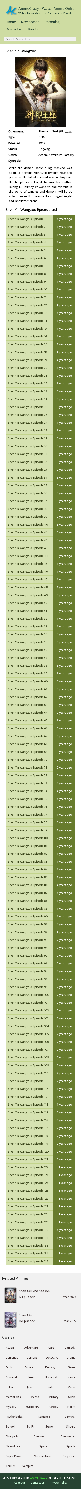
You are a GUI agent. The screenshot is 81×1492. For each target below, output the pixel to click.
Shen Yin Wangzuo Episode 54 (28, 634)
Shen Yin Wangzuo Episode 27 (27, 422)
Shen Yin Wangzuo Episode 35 (27, 485)
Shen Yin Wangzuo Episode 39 (27, 516)
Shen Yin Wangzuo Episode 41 (27, 532)
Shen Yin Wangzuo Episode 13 (27, 313)
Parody (53, 1406)
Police (71, 1406)
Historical (51, 1377)
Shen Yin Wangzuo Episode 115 (28, 1112)
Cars (51, 1347)
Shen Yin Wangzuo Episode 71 (27, 767)
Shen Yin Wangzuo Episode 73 (27, 783)
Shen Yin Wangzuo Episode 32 (27, 461)
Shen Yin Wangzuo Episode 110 (28, 1073)
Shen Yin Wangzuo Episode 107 (28, 1049)
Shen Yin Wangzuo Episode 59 (27, 673)
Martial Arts (13, 1397)
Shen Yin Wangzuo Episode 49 (28, 595)
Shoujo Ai (12, 1436)
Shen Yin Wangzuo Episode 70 (28, 759)
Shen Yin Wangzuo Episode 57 (27, 657)
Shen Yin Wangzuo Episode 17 (27, 344)
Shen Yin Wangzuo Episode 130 (28, 1229)
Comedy (70, 1347)
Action (42, 155)
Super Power (14, 1456)
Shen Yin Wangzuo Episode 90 (28, 916)
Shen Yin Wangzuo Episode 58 (27, 665)
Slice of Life (13, 1446)
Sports (70, 1446)
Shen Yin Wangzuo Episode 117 (28, 1128)
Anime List (15, 29)
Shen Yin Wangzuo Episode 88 (28, 900)
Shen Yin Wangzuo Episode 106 (28, 1041)
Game (71, 1367)
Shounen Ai (68, 1436)
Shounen (39, 1436)
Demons (32, 1357)
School (10, 1426)
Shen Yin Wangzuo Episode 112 (28, 1088)
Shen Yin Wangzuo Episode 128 (28, 1214)
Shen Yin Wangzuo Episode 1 (26, 218)
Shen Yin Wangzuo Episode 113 (28, 1096)
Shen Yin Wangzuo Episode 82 (27, 853)
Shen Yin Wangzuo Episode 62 (27, 697)
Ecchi (9, 1367)
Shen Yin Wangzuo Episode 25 (27, 407)
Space (43, 1446)
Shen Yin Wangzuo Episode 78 (27, 822)
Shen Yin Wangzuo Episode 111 (27, 1081)
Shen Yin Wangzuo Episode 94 (28, 947)
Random (34, 29)
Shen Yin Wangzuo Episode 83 (27, 861)
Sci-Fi (30, 1426)
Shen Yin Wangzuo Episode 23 (27, 391)
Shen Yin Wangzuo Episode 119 (28, 1143)
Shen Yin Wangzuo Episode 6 (27, 258)
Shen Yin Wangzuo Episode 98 (28, 979)
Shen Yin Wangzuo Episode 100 (28, 994)
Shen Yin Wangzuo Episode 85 (27, 877)
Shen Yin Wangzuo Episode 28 (27, 430)
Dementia (12, 1357)
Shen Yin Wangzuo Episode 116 (28, 1120)
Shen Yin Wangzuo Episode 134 (28, 1261)
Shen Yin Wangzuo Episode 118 (28, 1135)
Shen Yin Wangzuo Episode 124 (28, 1182)
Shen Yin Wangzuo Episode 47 (28, 579)
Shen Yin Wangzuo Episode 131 (28, 1237)
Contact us (38, 1482)
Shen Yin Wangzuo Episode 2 (27, 226)
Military (53, 1397)
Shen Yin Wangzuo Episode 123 (28, 1175)
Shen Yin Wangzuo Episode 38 (27, 508)
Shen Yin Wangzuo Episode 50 (28, 602)
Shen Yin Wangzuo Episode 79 (27, 830)
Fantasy (69, 155)
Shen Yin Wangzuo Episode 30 (27, 446)
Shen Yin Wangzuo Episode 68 (28, 744)
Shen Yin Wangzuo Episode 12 (27, 305)
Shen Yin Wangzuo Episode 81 (27, 845)
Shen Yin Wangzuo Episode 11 (27, 297)
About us (19, 1482)
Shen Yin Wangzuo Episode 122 (28, 1167)
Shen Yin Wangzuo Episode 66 (28, 728)
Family (29, 1367)
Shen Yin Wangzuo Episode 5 (27, 250)
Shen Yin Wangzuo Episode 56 (27, 650)
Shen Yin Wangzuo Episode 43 (27, 548)
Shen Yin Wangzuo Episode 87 (27, 892)
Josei (30, 1387)
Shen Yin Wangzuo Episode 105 (28, 1034)
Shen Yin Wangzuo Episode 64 (28, 712)
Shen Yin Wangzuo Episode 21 (27, 375)
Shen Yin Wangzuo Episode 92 (27, 932)
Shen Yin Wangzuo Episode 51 (27, 610)
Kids (50, 1387)
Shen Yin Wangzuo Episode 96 (28, 963)
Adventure (55, 155)
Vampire (27, 1465)
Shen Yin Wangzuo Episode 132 (28, 1245)
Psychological (14, 1416)
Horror (71, 1377)
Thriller (10, 1465)
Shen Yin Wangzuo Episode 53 (27, 626)
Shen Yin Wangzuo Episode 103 (28, 1018)
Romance (44, 1416)
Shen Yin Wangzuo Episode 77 (27, 814)
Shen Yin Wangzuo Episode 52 (27, 618)
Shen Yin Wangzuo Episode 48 (28, 587)
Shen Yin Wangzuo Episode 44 (28, 555)
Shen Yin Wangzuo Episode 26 (27, 414)
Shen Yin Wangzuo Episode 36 (27, 493)
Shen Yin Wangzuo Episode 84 (28, 869)
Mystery (11, 1406)
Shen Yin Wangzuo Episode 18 (27, 352)
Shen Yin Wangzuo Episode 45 (28, 563)
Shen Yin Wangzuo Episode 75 (27, 798)
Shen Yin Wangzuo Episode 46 (28, 571)
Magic (71, 1387)
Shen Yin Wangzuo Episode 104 (28, 1026)
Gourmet (11, 1377)
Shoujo (70, 1426)
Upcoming (52, 22)
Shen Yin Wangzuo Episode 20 (28, 367)
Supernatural (42, 1456)
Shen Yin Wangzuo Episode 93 (27, 939)
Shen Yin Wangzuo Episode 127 (28, 1206)
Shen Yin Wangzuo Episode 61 (27, 689)
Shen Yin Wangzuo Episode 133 (28, 1253)
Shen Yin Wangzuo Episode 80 (28, 838)
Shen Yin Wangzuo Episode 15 (27, 328)
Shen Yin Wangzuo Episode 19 (27, 360)
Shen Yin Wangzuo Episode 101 (28, 1002)
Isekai (9, 1387)
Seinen (49, 1426)
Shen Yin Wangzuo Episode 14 (27, 320)
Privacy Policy (58, 1482)
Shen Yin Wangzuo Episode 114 (28, 1104)
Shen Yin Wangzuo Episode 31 (27, 454)
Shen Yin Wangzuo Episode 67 (27, 736)
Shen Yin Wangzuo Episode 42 (28, 540)
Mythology (32, 1406)
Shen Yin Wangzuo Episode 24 (27, 399)
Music (71, 1397)
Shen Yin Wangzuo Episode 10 (27, 289)
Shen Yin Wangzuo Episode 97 (27, 971)
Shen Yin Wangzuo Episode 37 (27, 501)
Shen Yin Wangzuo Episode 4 (27, 242)
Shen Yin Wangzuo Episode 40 (28, 524)
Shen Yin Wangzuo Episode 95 (27, 955)
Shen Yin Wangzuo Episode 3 (26, 234)
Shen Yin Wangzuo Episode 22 (27, 383)
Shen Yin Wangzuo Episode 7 (27, 265)
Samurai (70, 1416)
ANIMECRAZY (38, 1478)
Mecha (35, 1397)
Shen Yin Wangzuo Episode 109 (28, 1065)
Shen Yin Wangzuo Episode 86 (28, 885)
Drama (71, 1357)
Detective (52, 1357)
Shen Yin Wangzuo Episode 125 (28, 1190)
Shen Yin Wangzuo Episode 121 (28, 1159)
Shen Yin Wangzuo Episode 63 (27, 704)
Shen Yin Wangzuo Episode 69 (28, 751)
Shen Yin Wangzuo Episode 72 (27, 775)
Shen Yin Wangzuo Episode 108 (28, 1057)
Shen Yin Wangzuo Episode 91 (27, 924)
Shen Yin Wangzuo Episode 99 (28, 987)
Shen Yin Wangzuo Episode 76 (27, 806)
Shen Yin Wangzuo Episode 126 (28, 1198)
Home (11, 22)
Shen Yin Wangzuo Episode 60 (28, 681)
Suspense (69, 1456)
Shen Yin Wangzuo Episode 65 (27, 720)
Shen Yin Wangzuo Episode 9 (27, 281)
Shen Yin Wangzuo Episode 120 (28, 1151)
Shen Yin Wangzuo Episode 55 (27, 642)
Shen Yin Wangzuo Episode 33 (27, 469)
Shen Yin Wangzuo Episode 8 (27, 273)
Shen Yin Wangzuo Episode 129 (28, 1222)
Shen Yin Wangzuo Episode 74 (28, 791)
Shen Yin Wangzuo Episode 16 (27, 336)
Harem (31, 1377)
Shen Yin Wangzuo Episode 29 (27, 438)
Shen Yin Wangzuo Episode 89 (28, 908)
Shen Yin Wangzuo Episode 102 (28, 1010)
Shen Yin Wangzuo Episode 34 (27, 477)
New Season (30, 22)
